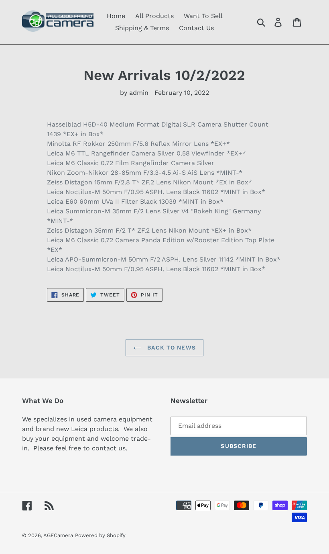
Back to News (170, 347)
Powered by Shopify (100, 535)
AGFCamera (58, 535)
